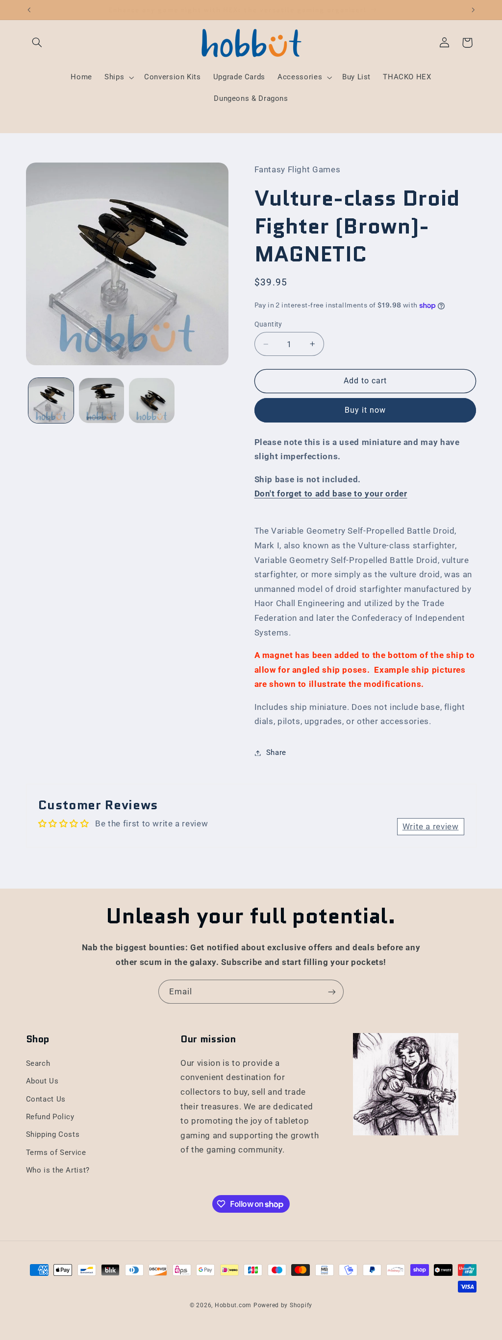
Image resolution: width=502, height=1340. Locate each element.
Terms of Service (56, 1152)
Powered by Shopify (282, 1305)
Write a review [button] (430, 826)
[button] (37, 42)
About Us (42, 1081)
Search (38, 1063)
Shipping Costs (53, 1134)
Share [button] (276, 752)
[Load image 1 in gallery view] (51, 400)
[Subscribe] (332, 992)
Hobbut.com (233, 1305)
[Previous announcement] (29, 10)
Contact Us (46, 1099)
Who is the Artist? (58, 1170)
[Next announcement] (473, 10)
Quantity (268, 324)
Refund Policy (50, 1116)
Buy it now (365, 410)
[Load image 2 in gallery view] (101, 400)
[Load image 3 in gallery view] (151, 400)
